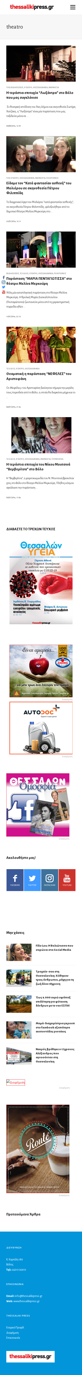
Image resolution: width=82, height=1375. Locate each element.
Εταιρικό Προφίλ (15, 1327)
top (8, 87)
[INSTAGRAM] (3, 282)
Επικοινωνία (13, 1337)
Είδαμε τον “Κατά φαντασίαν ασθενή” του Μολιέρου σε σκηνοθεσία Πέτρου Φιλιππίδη (38, 188)
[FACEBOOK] (3, 277)
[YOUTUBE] (3, 292)
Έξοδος (24, 273)
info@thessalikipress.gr (28, 1296)
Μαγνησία (54, 87)
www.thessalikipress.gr (26, 1301)
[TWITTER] (3, 287)
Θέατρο (28, 87)
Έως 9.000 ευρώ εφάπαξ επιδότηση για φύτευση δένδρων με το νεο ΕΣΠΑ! (53, 1001)
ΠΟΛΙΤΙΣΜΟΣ (52, 178)
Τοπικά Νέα (57, 459)
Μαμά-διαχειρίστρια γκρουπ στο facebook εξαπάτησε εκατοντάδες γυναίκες (55, 1027)
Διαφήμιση (12, 1332)
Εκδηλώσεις (17, 87)
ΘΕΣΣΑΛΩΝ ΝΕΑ (40, 87)
